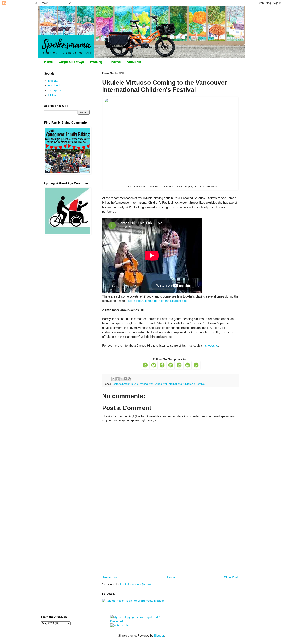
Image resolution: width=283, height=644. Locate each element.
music (135, 384)
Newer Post (110, 577)
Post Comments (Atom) (135, 584)
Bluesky (53, 80)
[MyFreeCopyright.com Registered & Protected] (141, 621)
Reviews (114, 62)
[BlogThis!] (117, 379)
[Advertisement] (170, 543)
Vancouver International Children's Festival (179, 384)
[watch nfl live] (120, 625)
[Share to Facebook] (125, 379)
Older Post (231, 577)
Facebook (54, 85)
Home (48, 62)
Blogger (159, 635)
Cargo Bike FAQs (71, 62)
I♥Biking (96, 62)
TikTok (52, 95)
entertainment (121, 384)
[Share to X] (121, 379)
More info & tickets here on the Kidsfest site (157, 300)
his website (210, 345)
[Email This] (113, 379)
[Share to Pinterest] (129, 379)
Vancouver (146, 384)
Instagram (54, 90)
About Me (134, 62)
